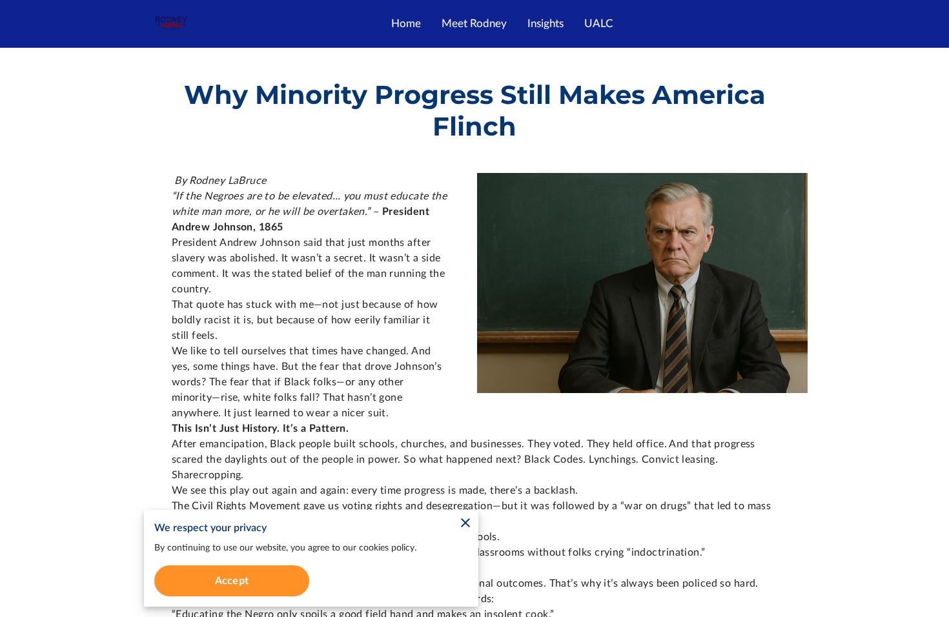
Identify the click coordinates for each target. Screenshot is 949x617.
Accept (232, 581)
